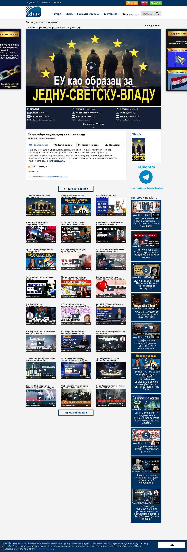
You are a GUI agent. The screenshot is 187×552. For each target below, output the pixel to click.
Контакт (57, 2)
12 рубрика (111, 14)
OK (172, 545)
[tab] (40, 144)
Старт (58, 14)
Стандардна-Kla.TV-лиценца (55, 176)
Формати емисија (87, 14)
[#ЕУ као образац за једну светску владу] (138, 149)
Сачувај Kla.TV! (32, 2)
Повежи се (46, 2)
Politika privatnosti (44, 548)
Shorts (69, 14)
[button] (132, 3)
